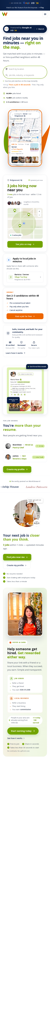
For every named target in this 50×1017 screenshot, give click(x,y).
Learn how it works (14, 353)
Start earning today (21, 731)
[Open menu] (45, 14)
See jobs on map (24, 244)
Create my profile (16, 469)
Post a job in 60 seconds (20, 84)
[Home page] (4, 14)
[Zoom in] (39, 211)
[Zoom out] (39, 215)
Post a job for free (23, 316)
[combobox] (27, 69)
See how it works (14, 738)
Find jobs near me (16, 557)
